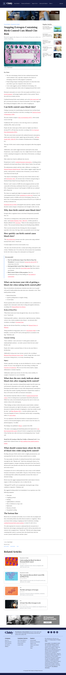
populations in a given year (26, 195)
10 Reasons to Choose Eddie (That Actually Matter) (47, 42)
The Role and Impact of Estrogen (29, 589)
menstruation (12, 546)
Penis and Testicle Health (46, 26)
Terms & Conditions (22, 641)
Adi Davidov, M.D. (10, 178)
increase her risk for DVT (31, 262)
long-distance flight (31, 330)
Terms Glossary (8, 643)
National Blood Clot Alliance (19, 307)
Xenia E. (23, 591)
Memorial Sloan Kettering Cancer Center (13, 355)
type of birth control (25, 268)
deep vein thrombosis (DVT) (25, 117)
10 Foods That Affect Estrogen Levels (30, 603)
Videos (31, 646)
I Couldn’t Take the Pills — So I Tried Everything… (47, 49)
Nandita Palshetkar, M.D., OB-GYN (18, 220)
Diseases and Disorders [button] (25, 3)
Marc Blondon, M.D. (16, 411)
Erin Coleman (24, 604)
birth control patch (34, 99)
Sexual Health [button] (16, 3)
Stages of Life (33, 643)
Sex (20, 587)
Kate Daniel (9, 67)
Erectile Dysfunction (45, 40)
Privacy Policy (20, 643)
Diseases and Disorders (35, 641)
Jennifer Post (24, 563)
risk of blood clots (11, 239)
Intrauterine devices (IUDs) (10, 204)
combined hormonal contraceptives (23, 162)
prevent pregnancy (8, 94)
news (18, 546)
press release (13, 415)
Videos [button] (50, 3)
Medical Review (8, 641)
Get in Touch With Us (22, 640)
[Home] (10, 3)
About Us (7, 640)
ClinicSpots (18, 222)
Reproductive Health (15, 24)
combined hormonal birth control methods (14, 523)
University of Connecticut (10, 367)
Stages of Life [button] (34, 3)
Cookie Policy (20, 644)
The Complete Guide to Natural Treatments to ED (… (47, 36)
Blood (20, 425)
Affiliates (6, 646)
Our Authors (7, 644)
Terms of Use (53, 639)
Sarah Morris (24, 578)
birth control (6, 546)
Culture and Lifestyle (34, 644)
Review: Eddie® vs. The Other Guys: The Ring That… (47, 55)
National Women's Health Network (12, 169)
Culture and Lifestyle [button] (43, 3)
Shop (31, 648)
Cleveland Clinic (20, 322)
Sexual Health (7, 24)
